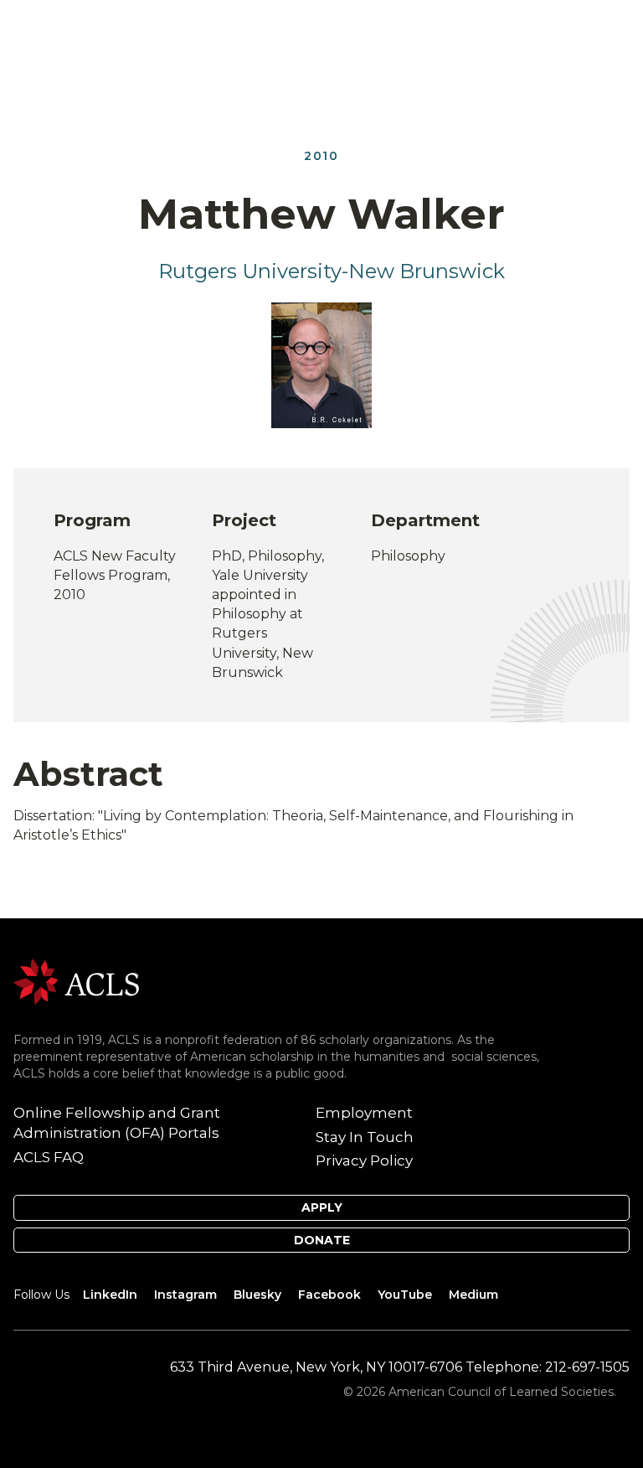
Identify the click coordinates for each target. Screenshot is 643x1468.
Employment (364, 1112)
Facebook (329, 1294)
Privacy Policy (364, 1160)
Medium (473, 1294)
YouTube (405, 1294)
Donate (322, 1240)
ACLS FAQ (48, 1157)
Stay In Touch (365, 1137)
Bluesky (257, 1294)
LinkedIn (110, 1294)
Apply (321, 1207)
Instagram (185, 1294)
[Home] (76, 981)
